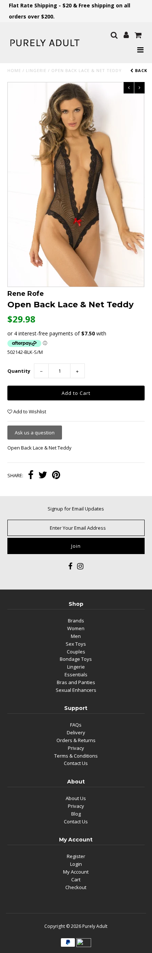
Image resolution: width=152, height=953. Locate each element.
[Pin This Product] (56, 475)
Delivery (76, 732)
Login (76, 864)
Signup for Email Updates (76, 508)
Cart (75, 879)
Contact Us (76, 763)
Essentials (76, 674)
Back (140, 70)
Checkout (75, 887)
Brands (76, 620)
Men (76, 636)
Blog (76, 813)
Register (76, 856)
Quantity (18, 371)
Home (14, 70)
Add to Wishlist (29, 411)
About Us (76, 798)
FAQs (76, 724)
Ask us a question (35, 432)
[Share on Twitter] (42, 475)
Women (75, 628)
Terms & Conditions (76, 755)
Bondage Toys (76, 659)
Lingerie (36, 70)
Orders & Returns (76, 740)
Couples (76, 651)
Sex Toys (76, 644)
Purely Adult (94, 926)
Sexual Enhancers (76, 690)
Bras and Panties (76, 682)
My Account (76, 871)
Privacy (76, 748)
